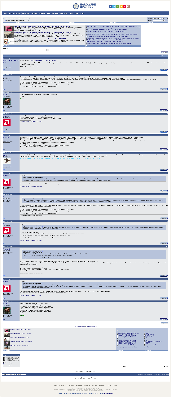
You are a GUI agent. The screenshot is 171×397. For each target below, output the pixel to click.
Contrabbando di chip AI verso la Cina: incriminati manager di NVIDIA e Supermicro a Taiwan (109, 39)
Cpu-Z (146, 340)
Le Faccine (5, 363)
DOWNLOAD (87, 385)
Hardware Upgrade (22, 18)
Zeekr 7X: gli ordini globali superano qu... (127, 345)
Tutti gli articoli (6, 45)
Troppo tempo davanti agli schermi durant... (127, 347)
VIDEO (109, 385)
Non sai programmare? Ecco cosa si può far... (20, 337)
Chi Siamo (60, 393)
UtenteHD (6, 77)
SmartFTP (147, 342)
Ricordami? (165, 18)
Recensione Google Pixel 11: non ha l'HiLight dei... (21, 329)
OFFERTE (82, 13)
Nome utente (150, 18)
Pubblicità (74, 393)
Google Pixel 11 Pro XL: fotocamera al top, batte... (20, 333)
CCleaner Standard (149, 339)
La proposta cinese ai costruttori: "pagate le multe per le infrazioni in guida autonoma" (108, 36)
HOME (5, 13)
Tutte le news (89, 45)
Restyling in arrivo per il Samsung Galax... (127, 343)
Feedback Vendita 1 (25, 121)
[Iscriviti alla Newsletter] (117, 6)
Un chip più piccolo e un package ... (126, 334)
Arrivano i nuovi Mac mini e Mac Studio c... (127, 336)
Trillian (146, 343)
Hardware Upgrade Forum (10, 18)
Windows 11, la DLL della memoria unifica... (127, 335)
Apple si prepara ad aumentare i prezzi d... (127, 341)
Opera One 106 (148, 336)
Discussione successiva (91, 326)
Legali (65, 393)
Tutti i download (147, 350)
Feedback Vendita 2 (36, 121)
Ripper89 (6, 116)
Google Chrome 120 (149, 345)
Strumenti (164, 55)
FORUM (71, 13)
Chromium (147, 330)
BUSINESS (94, 385)
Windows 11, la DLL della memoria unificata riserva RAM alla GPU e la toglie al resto (107, 33)
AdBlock (79, 393)
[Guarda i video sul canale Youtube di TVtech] (124, 6)
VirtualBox (147, 347)
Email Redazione (92, 393)
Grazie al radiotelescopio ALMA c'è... (126, 330)
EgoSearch (151, 22)
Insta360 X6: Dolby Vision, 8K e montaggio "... (20, 345)
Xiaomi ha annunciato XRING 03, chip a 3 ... (127, 344)
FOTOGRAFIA (34, 13)
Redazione (84, 393)
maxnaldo (6, 155)
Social (101, 393)
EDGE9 (48, 13)
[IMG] (8, 364)
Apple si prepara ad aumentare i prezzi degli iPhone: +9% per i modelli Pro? (105, 41)
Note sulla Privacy (162, 374)
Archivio (155, 374)
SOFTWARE (42, 13)
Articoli (28, 18)
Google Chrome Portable (150, 344)
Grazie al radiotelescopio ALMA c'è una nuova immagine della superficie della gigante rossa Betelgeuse (112, 26)
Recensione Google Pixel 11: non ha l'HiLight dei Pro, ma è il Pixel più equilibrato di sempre (42, 26)
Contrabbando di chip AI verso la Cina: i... (127, 340)
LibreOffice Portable (149, 334)
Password (149, 20)
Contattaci (140, 374)
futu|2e (5, 95)
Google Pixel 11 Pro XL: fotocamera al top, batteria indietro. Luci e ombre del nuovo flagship (42, 32)
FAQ (43, 22)
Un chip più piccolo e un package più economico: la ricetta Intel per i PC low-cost (106, 31)
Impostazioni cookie (108, 393)
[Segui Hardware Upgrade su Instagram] (128, 6)
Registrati (18, 22)
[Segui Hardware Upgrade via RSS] (121, 6)
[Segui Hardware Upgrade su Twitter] (114, 6)
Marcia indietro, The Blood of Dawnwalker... (127, 339)
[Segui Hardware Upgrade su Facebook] (110, 6)
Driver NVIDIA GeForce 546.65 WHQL (153, 341)
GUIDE (76, 13)
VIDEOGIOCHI (25, 13)
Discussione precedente (80, 326)
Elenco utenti (113, 22)
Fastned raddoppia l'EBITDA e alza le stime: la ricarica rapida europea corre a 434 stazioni (109, 43)
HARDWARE (12, 13)
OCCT (146, 333)
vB (7, 362)
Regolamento (72, 22)
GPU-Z (147, 332)
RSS (98, 393)
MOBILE (18, 13)
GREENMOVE (55, 13)
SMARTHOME (63, 13)
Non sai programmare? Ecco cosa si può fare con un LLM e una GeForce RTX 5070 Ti (40, 39)
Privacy (69, 393)
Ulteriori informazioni (112, 389)
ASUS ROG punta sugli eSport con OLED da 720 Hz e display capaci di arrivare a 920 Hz (108, 29)
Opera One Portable (149, 335)
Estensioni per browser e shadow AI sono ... (127, 332)
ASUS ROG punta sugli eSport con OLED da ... (128, 333)
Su (168, 374)
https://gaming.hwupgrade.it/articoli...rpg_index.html (43, 60)
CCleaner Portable (149, 337)
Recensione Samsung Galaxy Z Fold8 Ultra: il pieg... (21, 341)
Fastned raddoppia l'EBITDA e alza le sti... (127, 342)
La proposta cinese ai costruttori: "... (126, 337)
